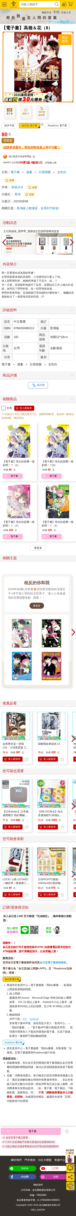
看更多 (36, 605)
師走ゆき (17, 187)
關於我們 (16, 1159)
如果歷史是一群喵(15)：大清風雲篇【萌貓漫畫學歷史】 (15, 747)
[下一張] (71, 243)
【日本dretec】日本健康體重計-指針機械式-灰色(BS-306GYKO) (15, 815)
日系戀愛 (45, 172)
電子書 (15, 172)
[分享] (70, 1177)
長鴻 (17, 194)
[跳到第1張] (53, 253)
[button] (4, 4)
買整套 (7, 140)
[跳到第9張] (72, 253)
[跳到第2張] (55, 253)
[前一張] (4, 243)
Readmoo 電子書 (57, 125)
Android (34, 1018)
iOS (25, 1018)
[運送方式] (70, 1186)
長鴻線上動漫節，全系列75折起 (38, 208)
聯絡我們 (38, 1184)
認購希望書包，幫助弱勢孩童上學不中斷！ (31, 147)
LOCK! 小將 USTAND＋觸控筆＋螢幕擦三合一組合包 (16, 883)
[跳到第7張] (67, 253)
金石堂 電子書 (29, 125)
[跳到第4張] (60, 253)
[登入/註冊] (64, 3)
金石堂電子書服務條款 (53, 962)
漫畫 (29, 172)
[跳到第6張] (65, 253)
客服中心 (59, 1159)
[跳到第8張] (70, 253)
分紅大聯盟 (44, 1159)
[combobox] (36, 4)
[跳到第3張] (58, 253)
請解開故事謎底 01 (49, 743)
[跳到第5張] (62, 253)
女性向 (61, 172)
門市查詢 (30, 1159)
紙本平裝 (9, 125)
